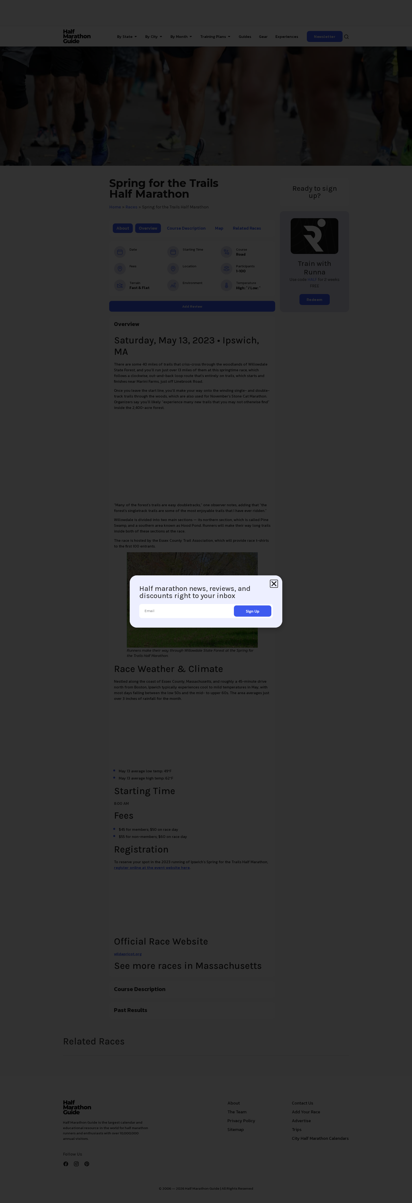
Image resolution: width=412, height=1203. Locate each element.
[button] (274, 583)
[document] (206, 601)
